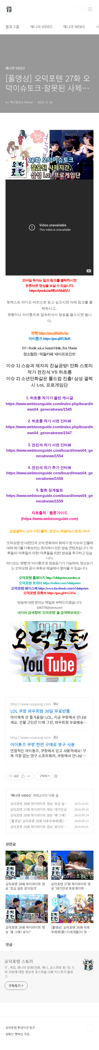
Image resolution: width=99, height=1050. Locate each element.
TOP (89, 1028)
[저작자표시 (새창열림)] (56, 776)
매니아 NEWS (74, 26)
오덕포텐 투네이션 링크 (20, 1027)
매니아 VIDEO (41, 26)
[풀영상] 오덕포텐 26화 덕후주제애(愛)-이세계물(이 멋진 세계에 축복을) (39, 823)
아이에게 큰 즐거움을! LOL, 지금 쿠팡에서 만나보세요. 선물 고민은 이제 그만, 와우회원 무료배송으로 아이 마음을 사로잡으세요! (48, 719)
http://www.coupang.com (30, 704)
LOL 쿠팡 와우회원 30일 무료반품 (40, 711)
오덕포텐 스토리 (19, 961)
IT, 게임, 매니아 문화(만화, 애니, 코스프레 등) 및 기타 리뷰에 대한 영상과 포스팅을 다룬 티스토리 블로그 (39, 971)
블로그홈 (12, 26)
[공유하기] (23, 776)
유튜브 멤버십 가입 (17, 1034)
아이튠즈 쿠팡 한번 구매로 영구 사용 (42, 744)
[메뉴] (90, 9)
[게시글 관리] (29, 776)
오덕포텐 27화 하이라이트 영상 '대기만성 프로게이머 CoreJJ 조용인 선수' (38, 812)
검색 (79, 9)
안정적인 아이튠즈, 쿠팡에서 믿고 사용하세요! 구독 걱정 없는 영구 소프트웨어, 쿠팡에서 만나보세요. (48, 753)
